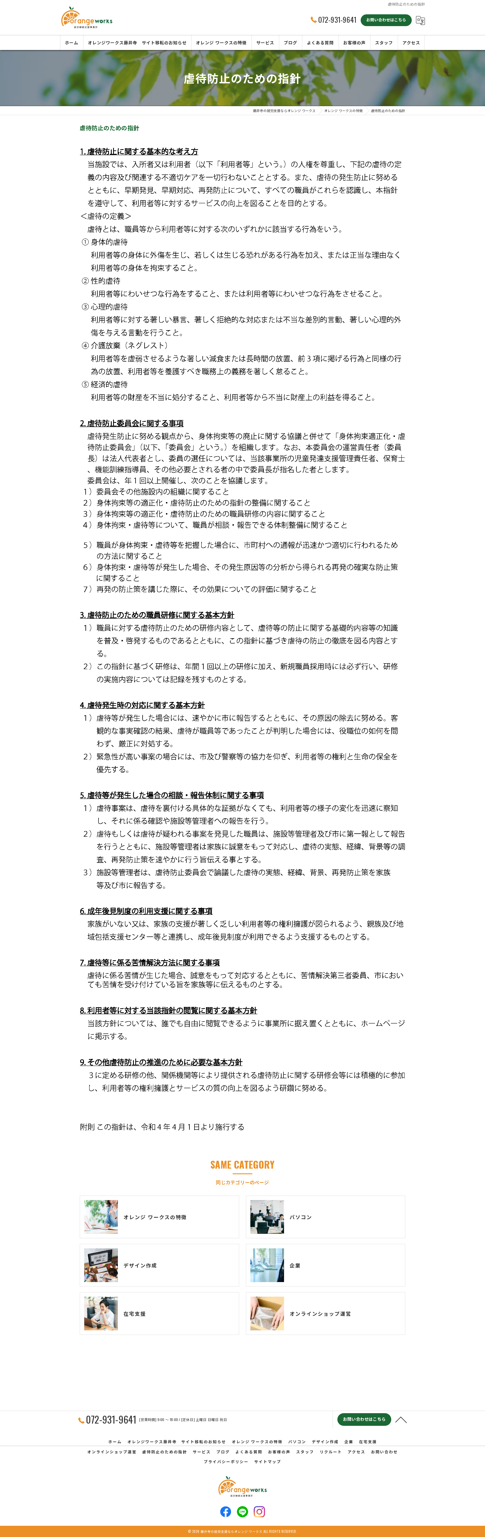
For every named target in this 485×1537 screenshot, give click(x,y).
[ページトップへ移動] (401, 1419)
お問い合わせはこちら (386, 19)
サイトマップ (267, 1461)
